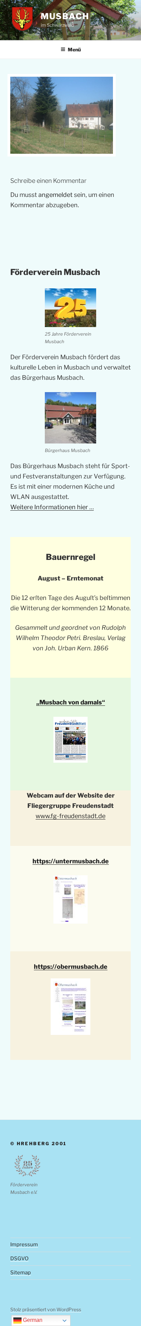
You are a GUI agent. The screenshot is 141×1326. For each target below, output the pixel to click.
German (32, 1320)
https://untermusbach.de (71, 861)
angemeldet (55, 194)
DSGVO (19, 1258)
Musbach (65, 16)
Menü (74, 49)
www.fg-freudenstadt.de (70, 816)
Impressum (24, 1244)
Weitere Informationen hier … (52, 507)
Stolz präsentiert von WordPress (45, 1309)
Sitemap (20, 1272)
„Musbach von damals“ (70, 702)
